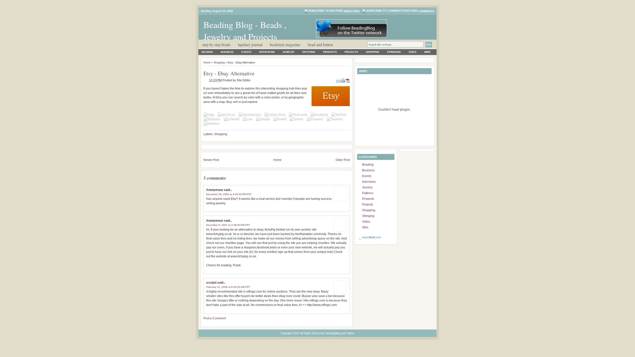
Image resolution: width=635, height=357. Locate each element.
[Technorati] (298, 115)
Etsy (219, 97)
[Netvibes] (212, 123)
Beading (207, 52)
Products (330, 52)
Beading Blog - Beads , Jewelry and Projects (244, 30)
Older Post (343, 160)
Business (227, 52)
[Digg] (209, 115)
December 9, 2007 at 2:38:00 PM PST (228, 225)
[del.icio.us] (226, 115)
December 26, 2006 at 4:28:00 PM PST (229, 194)
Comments (426, 11)
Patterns (308, 52)
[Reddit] (279, 119)
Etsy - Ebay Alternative (228, 73)
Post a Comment (214, 318)
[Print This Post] (343, 80)
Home (207, 62)
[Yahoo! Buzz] (275, 115)
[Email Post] (338, 80)
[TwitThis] (338, 115)
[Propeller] (315, 119)
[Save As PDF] (348, 80)
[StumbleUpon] (250, 115)
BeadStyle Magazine (285, 44)
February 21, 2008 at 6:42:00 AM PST (228, 287)
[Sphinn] (296, 119)
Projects (351, 52)
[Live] (248, 119)
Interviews (267, 52)
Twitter (350, 333)
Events (246, 52)
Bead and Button (320, 44)
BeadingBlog (332, 333)
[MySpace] (212, 119)
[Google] (263, 119)
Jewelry (289, 52)
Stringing (394, 52)
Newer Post (211, 160)
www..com (371, 237)
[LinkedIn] (231, 119)
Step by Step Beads (216, 44)
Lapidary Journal (250, 44)
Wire (427, 52)
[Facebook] (319, 115)
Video (412, 52)
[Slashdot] (335, 119)
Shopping (372, 52)
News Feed (352, 11)
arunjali (211, 282)
